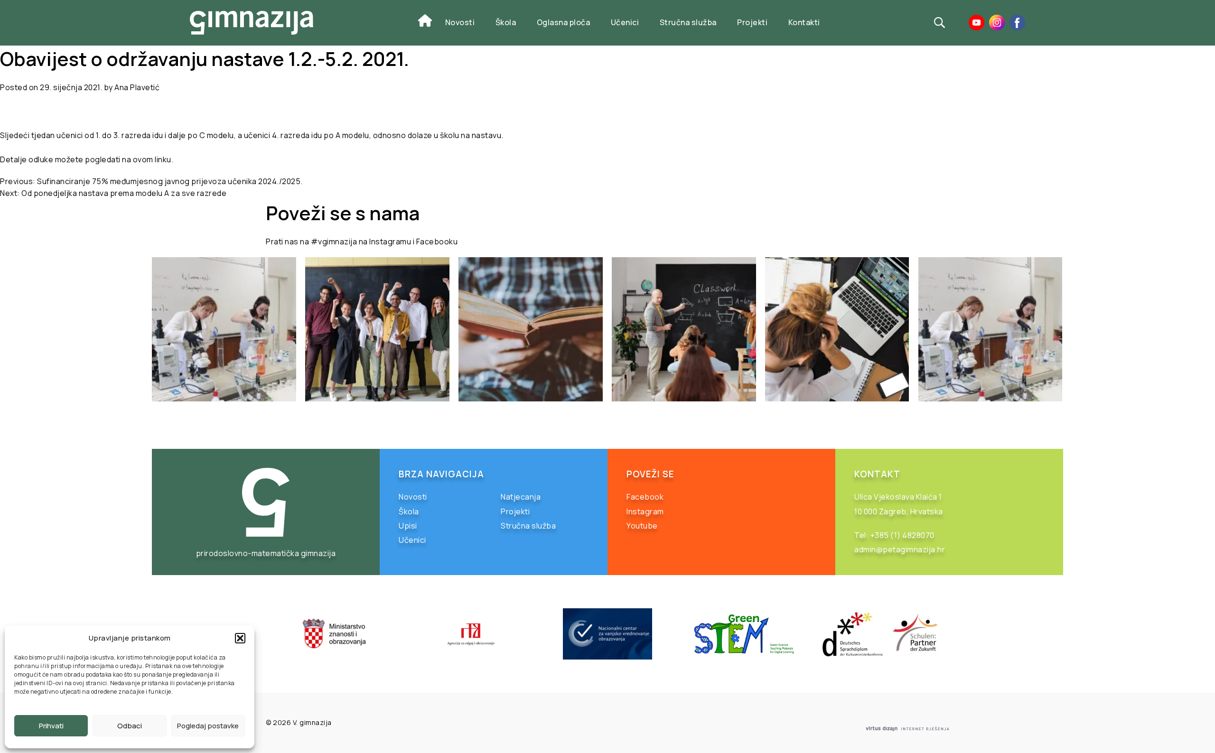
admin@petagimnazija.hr (899, 549)
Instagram (645, 511)
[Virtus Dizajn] (907, 728)
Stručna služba (688, 22)
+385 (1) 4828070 (902, 535)
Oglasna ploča (563, 22)
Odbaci (129, 726)
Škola (505, 22)
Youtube (642, 526)
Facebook (645, 497)
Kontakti (804, 22)
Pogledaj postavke (208, 726)
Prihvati (51, 726)
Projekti (752, 22)
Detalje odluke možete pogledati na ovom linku (85, 159)
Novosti (460, 22)
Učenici (625, 22)
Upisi (408, 526)
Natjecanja (521, 497)
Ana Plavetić (136, 87)
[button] (240, 638)
